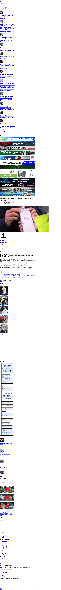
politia (5, 514)
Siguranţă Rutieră (5, 536)
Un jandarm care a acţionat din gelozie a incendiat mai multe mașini (13, 277)
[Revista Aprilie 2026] (4, 323)
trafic (1, 515)
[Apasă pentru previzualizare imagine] (24, 232)
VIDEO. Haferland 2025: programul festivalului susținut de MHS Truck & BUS (6, 30)
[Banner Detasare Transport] (17, 164)
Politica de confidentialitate (6, 572)
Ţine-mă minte (4, 584)
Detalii (1, 589)
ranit (9, 514)
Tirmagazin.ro (4, 541)
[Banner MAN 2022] (17, 145)
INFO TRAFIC (4, 408)
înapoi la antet (2, 281)
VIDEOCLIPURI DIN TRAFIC (6, 370)
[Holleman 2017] (17, 154)
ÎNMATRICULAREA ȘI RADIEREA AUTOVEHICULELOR (7, 405)
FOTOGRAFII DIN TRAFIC (6, 374)
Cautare (3, 576)
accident (1, 512)
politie (7, 514)
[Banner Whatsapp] (17, 141)
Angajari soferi (4, 548)
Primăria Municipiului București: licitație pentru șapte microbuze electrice (7, 40)
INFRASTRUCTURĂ (5, 7)
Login (1, 1)
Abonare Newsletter (5, 553)
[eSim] (17, 195)
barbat (4, 512)
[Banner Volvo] (17, 191)
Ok (0, 588)
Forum (3, 9)
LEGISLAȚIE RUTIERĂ (5, 384)
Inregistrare (4, 573)
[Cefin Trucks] (2, 155)
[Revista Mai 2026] (4, 313)
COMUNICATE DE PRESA (6, 431)
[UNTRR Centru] (17, 150)
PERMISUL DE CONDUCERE (6, 395)
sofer (11, 514)
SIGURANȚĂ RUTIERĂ (6, 8)
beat (6, 512)
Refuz (2, 588)
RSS (3, 554)
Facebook (4, 3)
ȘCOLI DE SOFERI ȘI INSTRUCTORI (5, 402)
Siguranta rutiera (5, 545)
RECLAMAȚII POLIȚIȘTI (6, 377)
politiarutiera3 (7, 203)
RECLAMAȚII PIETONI (5, 381)
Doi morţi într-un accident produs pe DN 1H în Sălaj (7, 48)
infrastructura (5, 513)
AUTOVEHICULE (5, 6)
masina (8, 513)
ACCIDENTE (4, 411)
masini (11, 513)
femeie (1, 513)
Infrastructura (4, 535)
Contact (3, 558)
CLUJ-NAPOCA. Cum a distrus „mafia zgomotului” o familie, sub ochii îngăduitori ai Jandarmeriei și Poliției (7, 57)
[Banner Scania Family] (17, 186)
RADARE (3, 388)
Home (3, 5)
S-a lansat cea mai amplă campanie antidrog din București (6, 67)
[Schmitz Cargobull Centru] (17, 177)
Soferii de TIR (4, 546)
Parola (2, 582)
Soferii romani (4, 547)
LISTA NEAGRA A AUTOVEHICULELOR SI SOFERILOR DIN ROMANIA (6, 365)
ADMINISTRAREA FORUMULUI (7, 428)
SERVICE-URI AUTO (5, 419)
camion (8, 512)
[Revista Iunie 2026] (4, 303)
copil (11, 512)
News (1, 446)
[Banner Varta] (17, 182)
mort (1, 514)
